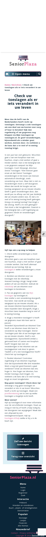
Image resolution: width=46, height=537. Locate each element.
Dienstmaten (23, 510)
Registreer (23, 493)
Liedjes (23, 520)
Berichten (16, 85)
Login (23, 490)
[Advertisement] (23, 27)
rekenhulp (9, 286)
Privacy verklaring (27, 533)
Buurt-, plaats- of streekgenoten (23, 508)
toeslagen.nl (10, 269)
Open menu (22, 74)
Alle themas (23, 526)
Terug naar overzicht (23, 456)
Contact (14, 533)
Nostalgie (23, 518)
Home (7, 85)
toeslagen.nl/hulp (12, 418)
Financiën (23, 523)
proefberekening (12, 393)
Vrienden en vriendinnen (23, 505)
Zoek (23, 495)
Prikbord (23, 503)
